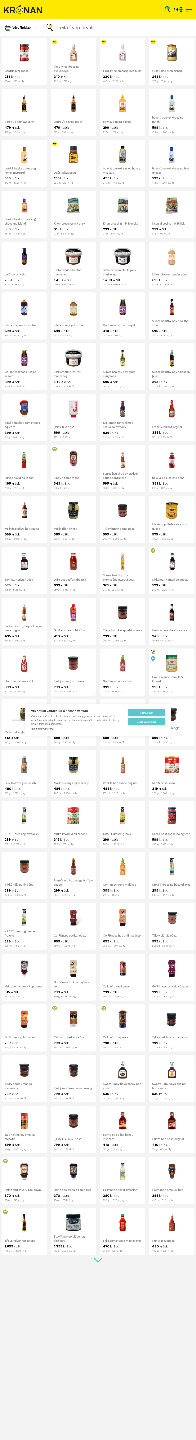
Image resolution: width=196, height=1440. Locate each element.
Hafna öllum (146, 712)
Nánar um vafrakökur (42, 728)
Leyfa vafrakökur (146, 721)
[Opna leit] (168, 9)
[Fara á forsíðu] (23, 10)
